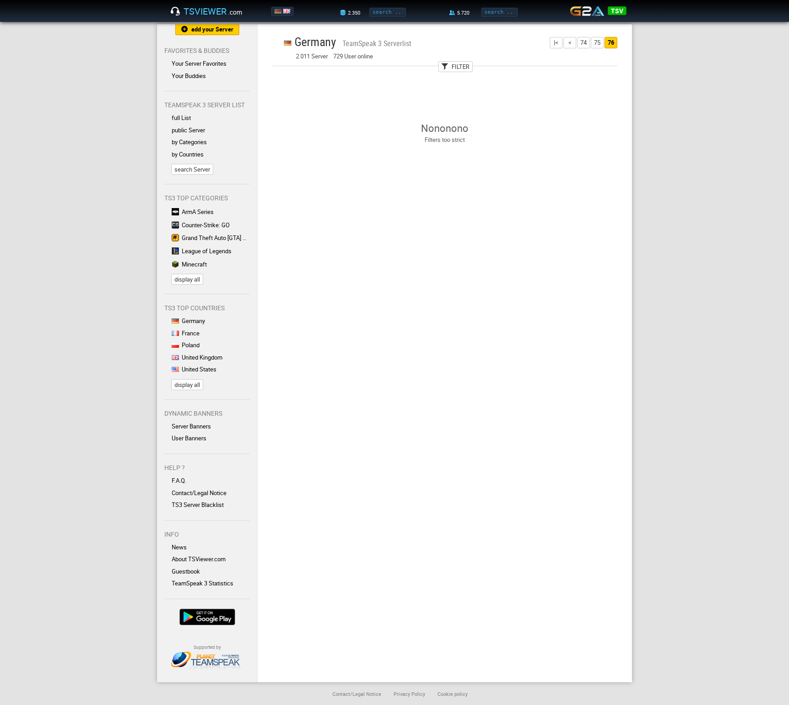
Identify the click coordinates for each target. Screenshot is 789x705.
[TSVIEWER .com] (175, 11)
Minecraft (194, 264)
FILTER (460, 67)
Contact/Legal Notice (199, 493)
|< (556, 42)
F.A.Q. (179, 480)
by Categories (189, 142)
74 (583, 42)
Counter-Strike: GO (206, 225)
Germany (193, 321)
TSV (617, 10)
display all (187, 279)
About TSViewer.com (199, 559)
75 (597, 42)
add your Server (212, 29)
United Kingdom (202, 357)
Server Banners (191, 426)
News (179, 547)
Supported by (207, 647)
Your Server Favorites (199, 63)
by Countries (188, 154)
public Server (188, 130)
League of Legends (206, 251)
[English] (287, 11)
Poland (191, 345)
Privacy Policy (409, 693)
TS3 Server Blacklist (198, 505)
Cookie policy (452, 693)
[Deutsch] (278, 11)
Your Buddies (189, 76)
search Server (192, 169)
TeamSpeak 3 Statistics (202, 583)
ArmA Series (198, 212)
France (191, 333)
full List (181, 118)
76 (611, 42)
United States (199, 369)
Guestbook (186, 571)
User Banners (189, 438)
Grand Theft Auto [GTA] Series (216, 238)
